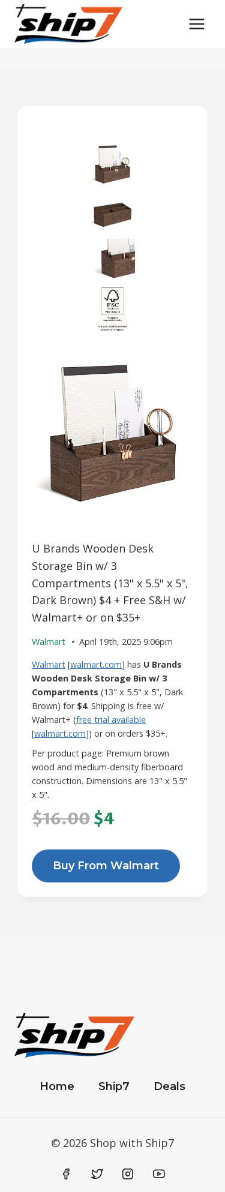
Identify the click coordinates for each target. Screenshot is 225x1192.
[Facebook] (67, 1174)
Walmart (48, 664)
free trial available (111, 719)
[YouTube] (159, 1174)
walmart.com (96, 664)
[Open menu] (196, 23)
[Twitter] (97, 1174)
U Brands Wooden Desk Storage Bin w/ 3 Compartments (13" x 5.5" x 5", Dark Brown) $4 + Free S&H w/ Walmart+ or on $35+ (110, 582)
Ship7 (114, 1086)
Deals (169, 1086)
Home (57, 1086)
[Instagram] (128, 1174)
